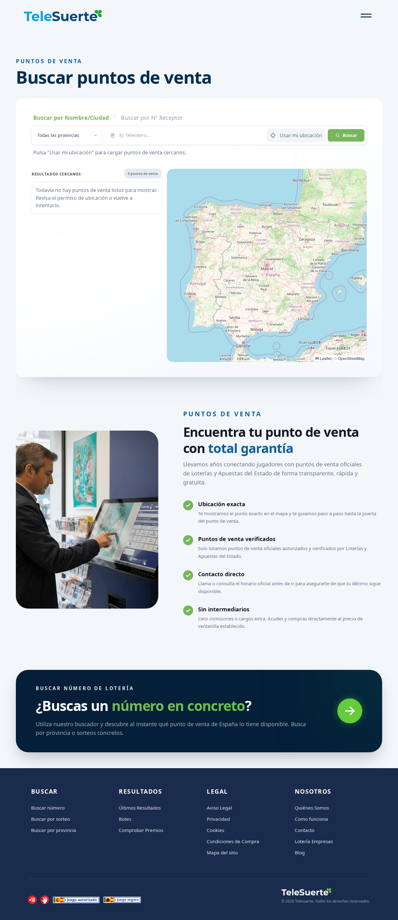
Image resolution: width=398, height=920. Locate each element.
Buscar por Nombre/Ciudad (71, 117)
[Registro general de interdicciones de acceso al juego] (44, 899)
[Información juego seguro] (122, 899)
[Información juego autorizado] (76, 899)
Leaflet (325, 358)
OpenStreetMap (351, 358)
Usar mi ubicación (301, 135)
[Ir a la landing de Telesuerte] (325, 891)
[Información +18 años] (32, 899)
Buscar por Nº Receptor (152, 117)
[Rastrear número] (349, 710)
